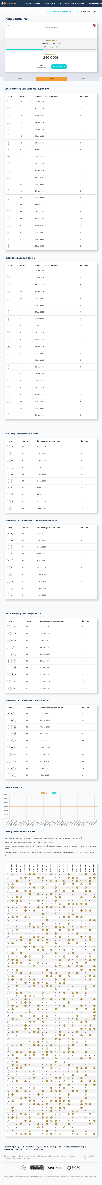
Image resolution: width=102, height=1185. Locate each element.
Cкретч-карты (39, 1149)
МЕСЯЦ (19, 79)
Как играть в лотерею (27, 1156)
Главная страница (52, 11)
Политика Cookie (30, 1158)
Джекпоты (8, 1149)
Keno (76, 11)
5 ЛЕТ (83, 79)
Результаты (67, 11)
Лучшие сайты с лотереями (72, 3)
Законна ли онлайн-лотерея (48, 1156)
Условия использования (13, 1158)
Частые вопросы (10, 1156)
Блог (28, 1149)
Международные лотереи (75, 1147)
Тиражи (19, 1149)
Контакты (72, 1156)
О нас (64, 1156)
